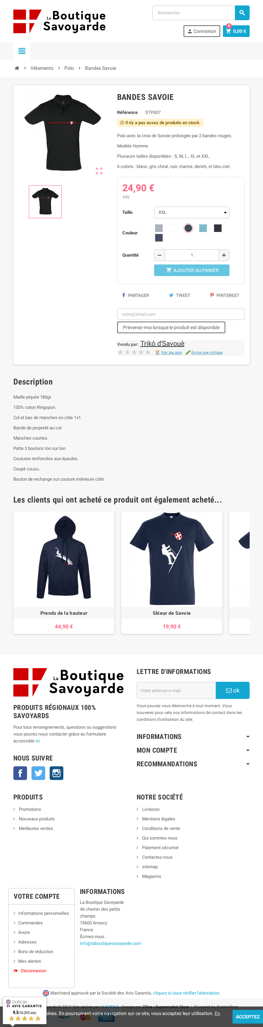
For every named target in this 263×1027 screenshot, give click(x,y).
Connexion (201, 31)
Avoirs (24, 932)
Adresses (27, 942)
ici (38, 740)
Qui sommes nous (159, 838)
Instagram (56, 773)
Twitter (38, 773)
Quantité (130, 255)
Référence (127, 112)
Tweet (182, 295)
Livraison (150, 809)
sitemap (149, 866)
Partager (138, 295)
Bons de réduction (35, 951)
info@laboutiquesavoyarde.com (110, 943)
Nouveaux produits (36, 818)
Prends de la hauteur (64, 613)
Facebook (20, 773)
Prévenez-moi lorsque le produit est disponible (171, 327)
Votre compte (37, 896)
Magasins (151, 876)
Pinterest (227, 295)
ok (236, 690)
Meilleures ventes (35, 828)
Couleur (130, 232)
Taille (127, 212)
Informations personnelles (43, 913)
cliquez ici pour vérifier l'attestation (186, 993)
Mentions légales (158, 818)
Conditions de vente (160, 828)
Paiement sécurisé (159, 847)
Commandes (30, 922)
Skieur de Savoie (172, 613)
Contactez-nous (157, 857)
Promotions (29, 809)
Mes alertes (29, 961)
